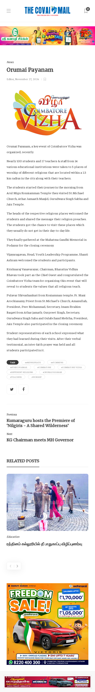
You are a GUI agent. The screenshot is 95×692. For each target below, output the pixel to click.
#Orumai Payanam (52, 372)
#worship (37, 377)
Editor (10, 79)
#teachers (16, 377)
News (10, 62)
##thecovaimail (18, 367)
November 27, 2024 (27, 79)
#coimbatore (44, 367)
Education (13, 536)
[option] (47, 511)
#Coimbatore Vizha (71, 367)
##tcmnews (57, 362)
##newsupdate (33, 362)
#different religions (21, 372)
